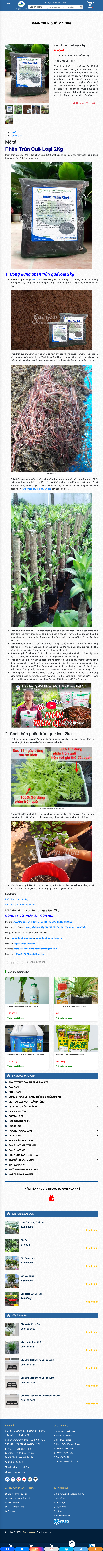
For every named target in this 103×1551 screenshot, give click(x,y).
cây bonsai (26, 489)
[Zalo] (91, 7)
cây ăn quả (46, 489)
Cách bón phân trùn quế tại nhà (20, 904)
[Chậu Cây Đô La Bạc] (12, 1329)
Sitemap (11, 1511)
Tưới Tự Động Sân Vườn (23, 1169)
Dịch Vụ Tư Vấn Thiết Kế (23, 1106)
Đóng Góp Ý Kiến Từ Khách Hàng (21, 1498)
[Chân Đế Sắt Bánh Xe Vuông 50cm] (12, 1365)
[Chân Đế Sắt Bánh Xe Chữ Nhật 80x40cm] (12, 1401)
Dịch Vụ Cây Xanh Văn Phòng (27, 1101)
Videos (59, 1511)
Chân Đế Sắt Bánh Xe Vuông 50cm (37, 1360)
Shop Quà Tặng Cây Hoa (23, 1155)
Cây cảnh (14, 1087)
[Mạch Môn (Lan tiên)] (12, 1347)
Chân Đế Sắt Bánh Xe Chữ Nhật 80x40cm (40, 1395)
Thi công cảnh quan (64, 1448)
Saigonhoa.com (29, 1532)
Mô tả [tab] (13, 132)
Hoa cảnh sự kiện (19, 1121)
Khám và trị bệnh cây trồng (68, 1444)
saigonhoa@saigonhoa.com (49, 938)
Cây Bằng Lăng (28, 1258)
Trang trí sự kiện (63, 1457)
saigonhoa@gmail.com (23, 938)
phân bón (36, 279)
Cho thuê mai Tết (63, 1440)
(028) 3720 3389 (15, 1462)
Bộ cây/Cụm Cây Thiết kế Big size (28, 1082)
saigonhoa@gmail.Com (19, 1467)
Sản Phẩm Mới (17, 1150)
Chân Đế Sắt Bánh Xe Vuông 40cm (37, 1378)
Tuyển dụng (61, 1507)
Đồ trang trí (16, 1116)
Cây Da (24, 1240)
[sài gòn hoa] (21, 5)
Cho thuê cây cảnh (64, 1435)
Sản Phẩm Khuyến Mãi (22, 1145)
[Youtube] (92, 7)
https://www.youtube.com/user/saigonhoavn (35, 948)
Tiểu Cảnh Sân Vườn (21, 1159)
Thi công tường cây (64, 1453)
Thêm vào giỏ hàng (85, 103)
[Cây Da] (12, 1245)
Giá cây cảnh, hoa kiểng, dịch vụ (70, 1494)
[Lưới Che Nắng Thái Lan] (12, 1227)
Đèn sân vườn (17, 1111)
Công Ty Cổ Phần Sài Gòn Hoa (30, 954)
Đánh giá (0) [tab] (16, 135)
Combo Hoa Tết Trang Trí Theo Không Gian (35, 1096)
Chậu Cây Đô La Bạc (30, 1324)
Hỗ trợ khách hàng (16, 1507)
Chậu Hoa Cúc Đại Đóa (32, 1294)
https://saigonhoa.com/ (25, 943)
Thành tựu (60, 1502)
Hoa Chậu (15, 1126)
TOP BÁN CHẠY (17, 1164)
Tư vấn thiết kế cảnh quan (67, 1461)
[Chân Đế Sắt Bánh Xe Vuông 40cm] (12, 1383)
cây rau (36, 489)
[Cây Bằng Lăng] (12, 1263)
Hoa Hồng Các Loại (20, 1130)
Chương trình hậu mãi (17, 1494)
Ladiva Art (15, 1135)
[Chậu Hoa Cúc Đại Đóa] (12, 1299)
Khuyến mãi (61, 1498)
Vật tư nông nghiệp (21, 1174)
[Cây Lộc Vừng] (12, 1281)
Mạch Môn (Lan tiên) (31, 1342)
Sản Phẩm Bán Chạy (21, 1140)
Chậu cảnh (15, 1092)
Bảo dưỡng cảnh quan (65, 1431)
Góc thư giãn (13, 1502)
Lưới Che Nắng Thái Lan (32, 1222)
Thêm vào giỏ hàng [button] (15, 1018)
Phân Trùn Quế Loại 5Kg (16, 899)
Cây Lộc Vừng (27, 1276)
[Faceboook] (89, 7)
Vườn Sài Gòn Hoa (63, 1515)
